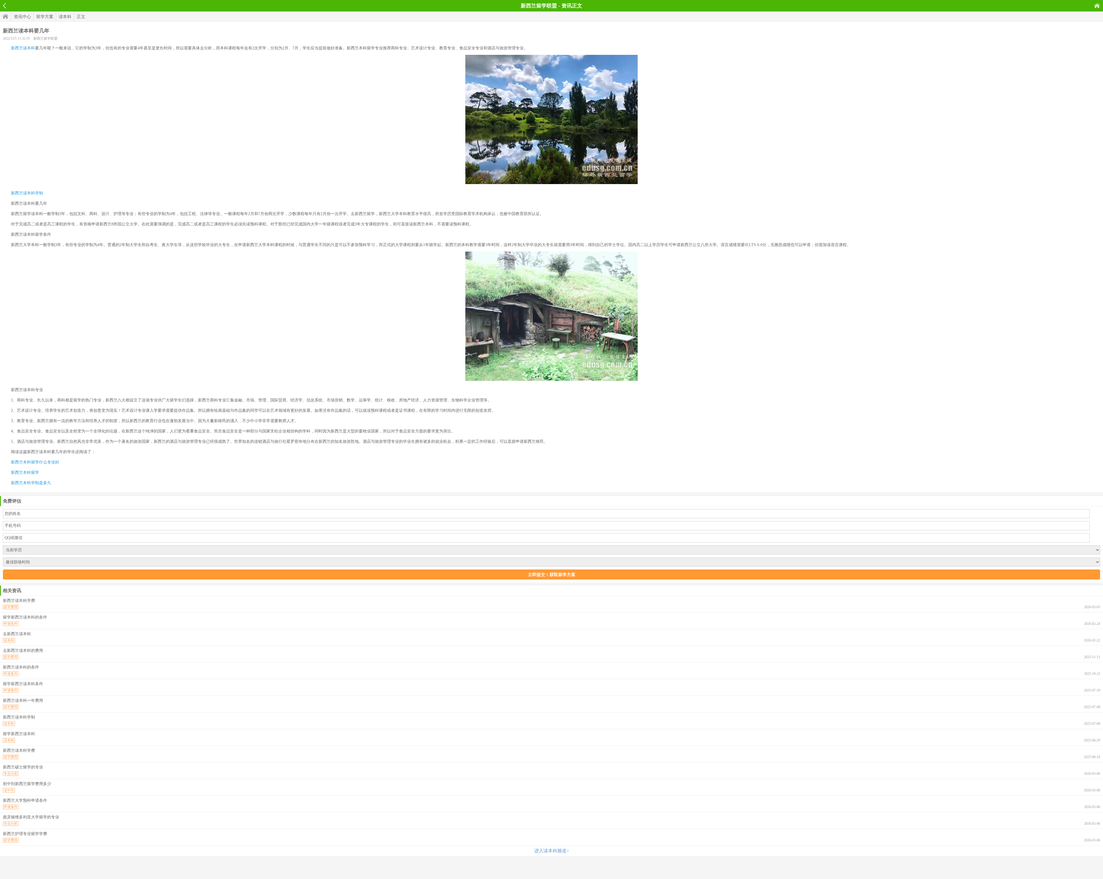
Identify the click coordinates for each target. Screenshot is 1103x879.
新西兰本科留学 (25, 472)
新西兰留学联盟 (45, 38)
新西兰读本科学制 (27, 193)
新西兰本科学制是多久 (31, 483)
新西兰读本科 (23, 48)
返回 (4, 6)
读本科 (65, 16)
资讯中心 (22, 16)
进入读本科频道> (551, 850)
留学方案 (44, 16)
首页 (1097, 5)
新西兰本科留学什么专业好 (35, 462)
